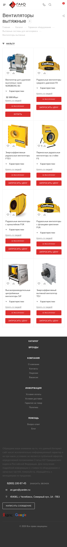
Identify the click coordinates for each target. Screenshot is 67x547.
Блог (33, 428)
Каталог (33, 341)
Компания (33, 358)
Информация (33, 388)
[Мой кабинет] (55, 5)
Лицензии (33, 373)
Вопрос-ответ (33, 424)
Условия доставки (33, 399)
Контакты (33, 369)
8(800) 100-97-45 (16, 483)
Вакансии (33, 377)
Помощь (33, 418)
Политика (33, 407)
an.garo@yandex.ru (20, 489)
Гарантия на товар (33, 403)
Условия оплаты (33, 394)
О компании (33, 364)
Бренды (33, 347)
